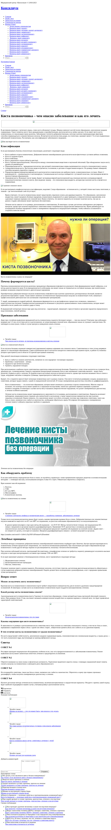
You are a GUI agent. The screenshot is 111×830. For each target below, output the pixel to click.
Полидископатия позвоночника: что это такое (22, 617)
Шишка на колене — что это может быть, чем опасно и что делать (34, 711)
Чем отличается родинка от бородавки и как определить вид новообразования (34, 816)
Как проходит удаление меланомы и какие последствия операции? (30, 809)
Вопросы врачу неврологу (20, 38)
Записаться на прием (13, 20)
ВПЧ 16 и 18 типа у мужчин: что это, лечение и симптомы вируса (29, 820)
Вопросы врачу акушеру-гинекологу (23, 42)
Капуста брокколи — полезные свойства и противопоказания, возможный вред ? (31, 797)
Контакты (8, 56)
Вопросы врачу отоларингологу (21, 48)
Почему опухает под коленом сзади (23, 755)
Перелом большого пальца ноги (12, 789)
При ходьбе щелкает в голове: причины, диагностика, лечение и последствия (29, 801)
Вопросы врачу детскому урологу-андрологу (26, 30)
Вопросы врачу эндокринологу (21, 44)
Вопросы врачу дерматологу (20, 32)
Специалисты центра (13, 22)
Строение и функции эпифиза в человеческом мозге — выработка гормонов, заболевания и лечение (42, 515)
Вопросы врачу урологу (18, 28)
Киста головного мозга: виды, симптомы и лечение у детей (32, 741)
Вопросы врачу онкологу (19, 46)
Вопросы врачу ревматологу (20, 54)
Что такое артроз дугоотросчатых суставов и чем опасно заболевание (35, 726)
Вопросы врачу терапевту (19, 52)
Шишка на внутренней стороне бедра (15, 793)
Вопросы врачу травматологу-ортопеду (24, 50)
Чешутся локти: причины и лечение (14, 781)
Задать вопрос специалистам (20, 26)
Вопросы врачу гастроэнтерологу (22, 34)
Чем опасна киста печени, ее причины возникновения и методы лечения (32, 341)
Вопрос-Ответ (10, 24)
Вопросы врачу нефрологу (19, 36)
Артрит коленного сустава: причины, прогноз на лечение (22, 785)
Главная (8, 17)
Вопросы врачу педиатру (19, 40)
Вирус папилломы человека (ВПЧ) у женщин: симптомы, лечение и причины (34, 812)
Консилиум (9, 8)
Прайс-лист (9, 18)
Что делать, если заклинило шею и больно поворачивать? (22, 777)
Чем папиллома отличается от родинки (19, 824)
